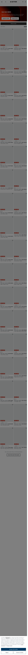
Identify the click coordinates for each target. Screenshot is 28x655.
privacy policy (9, 645)
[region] (13, 645)
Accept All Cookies (13, 649)
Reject (7, 652)
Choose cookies (19, 652)
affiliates (7, 637)
